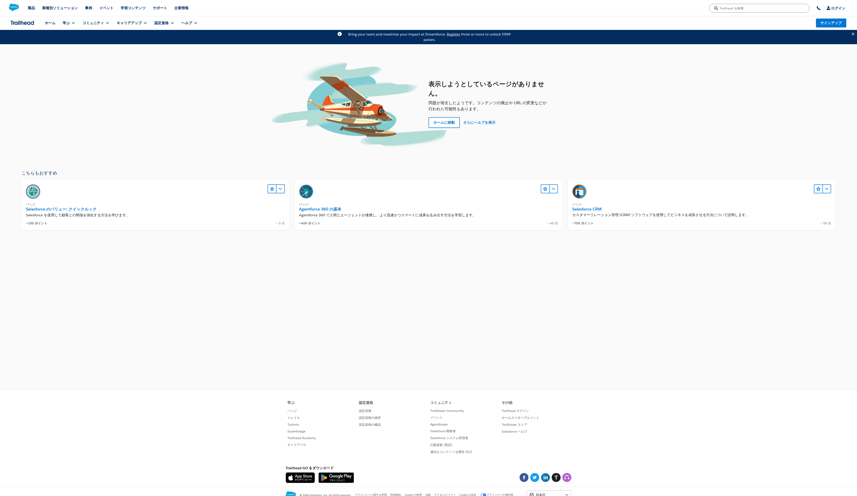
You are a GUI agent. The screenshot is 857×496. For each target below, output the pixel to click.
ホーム (50, 23)
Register (453, 34)
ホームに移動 (444, 122)
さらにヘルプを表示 (479, 122)
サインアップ (831, 23)
